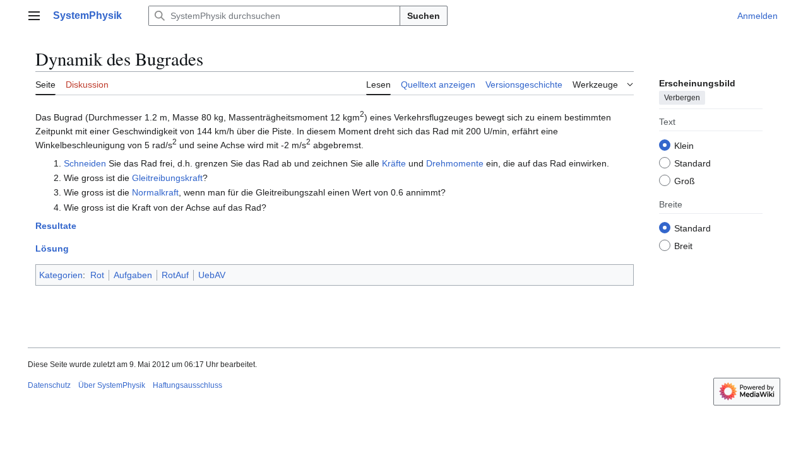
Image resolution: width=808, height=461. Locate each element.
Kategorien (61, 275)
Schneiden (85, 163)
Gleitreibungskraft (167, 178)
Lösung (52, 248)
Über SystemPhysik (111, 385)
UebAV (211, 275)
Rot (97, 275)
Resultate (55, 226)
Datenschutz (49, 385)
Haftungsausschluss (187, 385)
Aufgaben (133, 275)
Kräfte (394, 163)
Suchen (423, 16)
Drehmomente (455, 163)
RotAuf (175, 275)
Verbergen (682, 97)
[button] (34, 16)
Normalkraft (155, 192)
